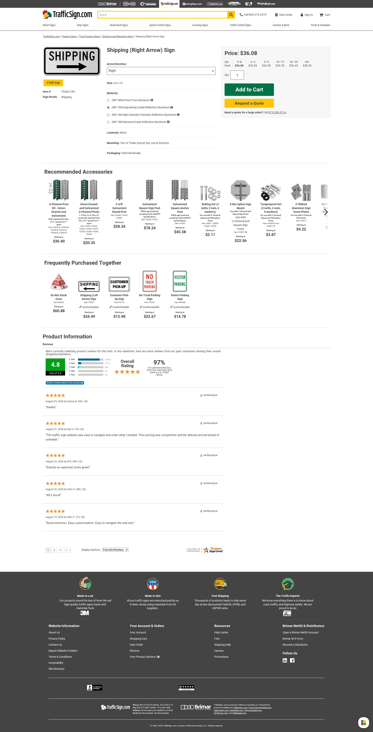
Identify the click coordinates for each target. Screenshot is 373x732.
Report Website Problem (63, 650)
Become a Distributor (295, 644)
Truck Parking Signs (89, 36)
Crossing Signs (200, 25)
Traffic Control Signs (240, 25)
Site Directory (56, 668)
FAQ (217, 638)
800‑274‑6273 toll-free (149, 705)
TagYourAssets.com (253, 710)
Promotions (221, 656)
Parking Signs (69, 36)
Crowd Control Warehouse (259, 708)
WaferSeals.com (239, 713)
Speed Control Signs (160, 25)
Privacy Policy (57, 638)
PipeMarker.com (236, 710)
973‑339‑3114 (277, 112)
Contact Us (55, 644)
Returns (134, 650)
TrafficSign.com (51, 36)
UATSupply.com (221, 713)
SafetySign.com (241, 708)
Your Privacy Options (142, 656)
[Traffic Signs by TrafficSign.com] (67, 19)
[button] (363, 722)
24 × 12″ (118, 83)
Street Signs (49, 25)
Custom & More (281, 25)
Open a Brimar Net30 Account (301, 632)
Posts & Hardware (320, 25)
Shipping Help (222, 644)
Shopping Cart (138, 638)
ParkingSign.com (221, 710)
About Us (54, 632)
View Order (136, 644)
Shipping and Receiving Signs (117, 36)
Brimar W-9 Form (293, 638)
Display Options (90, 549)
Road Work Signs (119, 25)
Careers (219, 650)
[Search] (231, 14)
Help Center (221, 632)
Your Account (138, 632)
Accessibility (56, 662)
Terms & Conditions (60, 656)
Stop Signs (82, 25)
